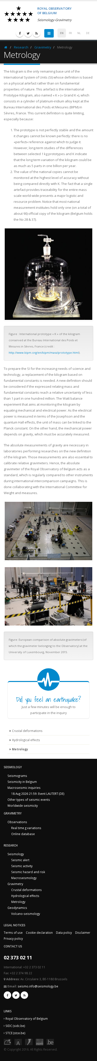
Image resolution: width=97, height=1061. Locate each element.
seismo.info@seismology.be (38, 986)
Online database (23, 834)
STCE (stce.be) (15, 1033)
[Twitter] (28, 33)
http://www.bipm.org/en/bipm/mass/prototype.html (44, 352)
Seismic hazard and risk (28, 872)
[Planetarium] (7, 1041)
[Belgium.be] (50, 1041)
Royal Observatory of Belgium (26, 1018)
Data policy (64, 932)
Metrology (20, 749)
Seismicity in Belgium (22, 782)
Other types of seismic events (28, 800)
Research (21, 47)
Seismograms (17, 776)
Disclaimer (82, 932)
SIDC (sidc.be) (15, 1026)
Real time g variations (26, 828)
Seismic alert (20, 860)
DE (88, 33)
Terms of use (13, 932)
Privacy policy (13, 938)
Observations (17, 822)
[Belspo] (39, 1041)
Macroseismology (24, 878)
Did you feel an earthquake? (48, 699)
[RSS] (36, 33)
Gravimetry (42, 47)
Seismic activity (22, 866)
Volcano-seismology (25, 914)
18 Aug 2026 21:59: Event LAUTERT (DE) (37, 794)
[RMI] (29, 1041)
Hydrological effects (26, 740)
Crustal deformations (27, 731)
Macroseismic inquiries (24, 788)
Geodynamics (17, 908)
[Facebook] (19, 33)
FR (70, 33)
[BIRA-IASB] (18, 1041)
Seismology (15, 854)
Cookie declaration (39, 932)
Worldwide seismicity (22, 805)
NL (79, 33)
